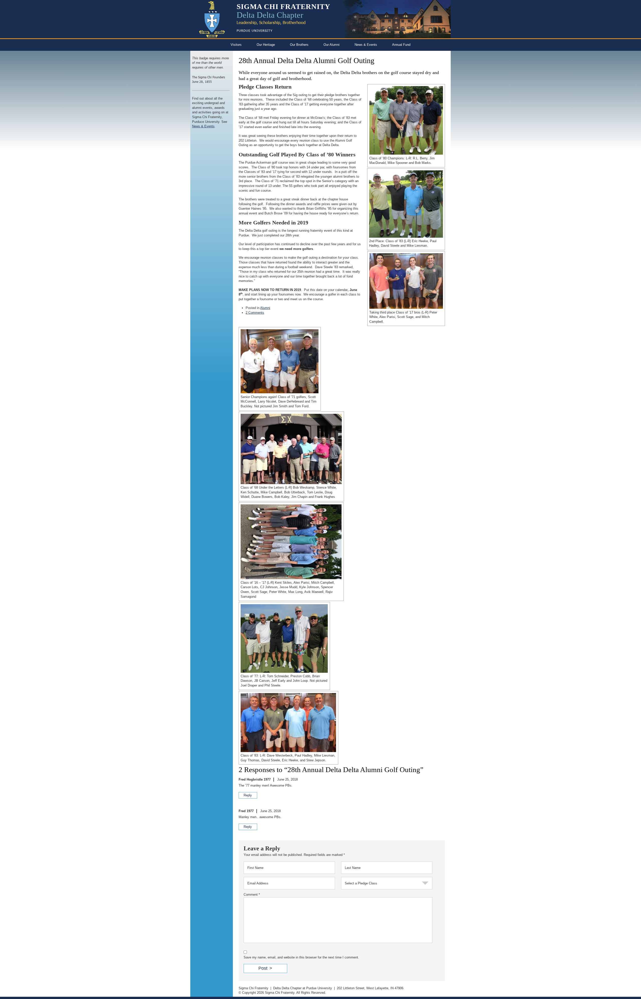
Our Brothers (299, 45)
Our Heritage (266, 45)
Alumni (265, 308)
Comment (252, 894)
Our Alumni (332, 45)
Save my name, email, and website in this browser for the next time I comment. (301, 957)
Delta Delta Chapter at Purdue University (302, 988)
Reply (248, 795)
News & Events (366, 45)
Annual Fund (401, 45)
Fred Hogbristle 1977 (255, 779)
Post (262, 968)
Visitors (236, 45)
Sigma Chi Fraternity (253, 988)
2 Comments (255, 312)
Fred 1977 (246, 811)
